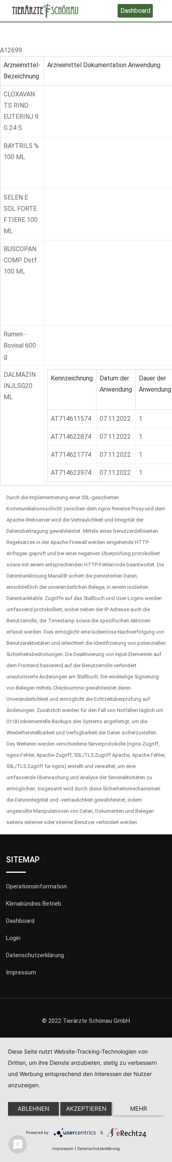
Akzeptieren (86, 1108)
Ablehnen (33, 1108)
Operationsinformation (36, 886)
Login (13, 938)
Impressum (21, 972)
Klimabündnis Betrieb (33, 903)
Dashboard (135, 10)
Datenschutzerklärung (35, 955)
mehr (138, 1108)
